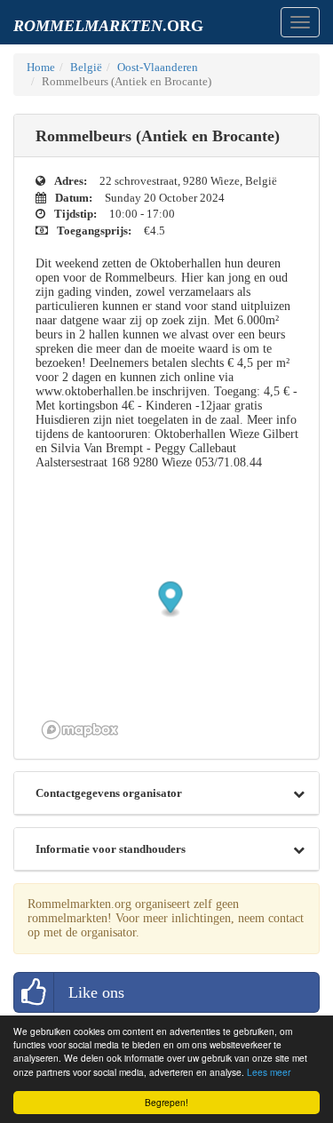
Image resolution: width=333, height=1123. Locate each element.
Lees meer (268, 1072)
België (86, 67)
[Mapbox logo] (80, 730)
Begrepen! (166, 1102)
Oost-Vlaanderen (157, 67)
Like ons (96, 992)
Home (41, 67)
